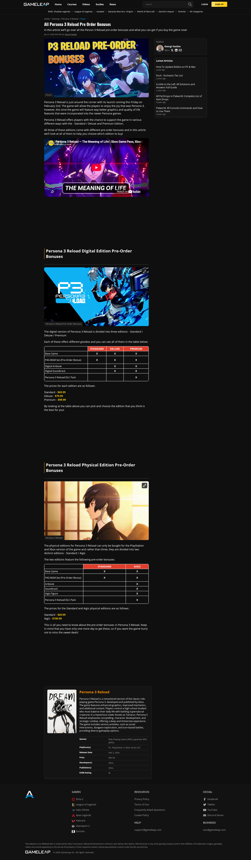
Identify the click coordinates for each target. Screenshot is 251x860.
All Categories (196, 11)
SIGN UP (219, 4)
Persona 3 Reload (69, 18)
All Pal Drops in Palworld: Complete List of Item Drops (179, 98)
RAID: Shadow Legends (59, 11)
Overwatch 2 (83, 826)
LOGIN (204, 4)
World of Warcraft (146, 11)
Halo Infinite (82, 809)
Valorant (80, 820)
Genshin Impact (166, 11)
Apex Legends (83, 815)
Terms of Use (141, 804)
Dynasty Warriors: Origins (120, 11)
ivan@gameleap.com (214, 829)
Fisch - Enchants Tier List (169, 75)
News (83, 18)
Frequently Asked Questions (149, 809)
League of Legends (83, 11)
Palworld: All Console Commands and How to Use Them (179, 109)
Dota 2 (79, 799)
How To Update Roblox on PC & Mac (176, 66)
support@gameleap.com (147, 829)
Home (47, 18)
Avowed (100, 11)
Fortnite (182, 11)
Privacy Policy (141, 799)
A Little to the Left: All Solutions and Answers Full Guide (175, 86)
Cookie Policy (141, 815)
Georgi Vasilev (71, 34)
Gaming (55, 18)
